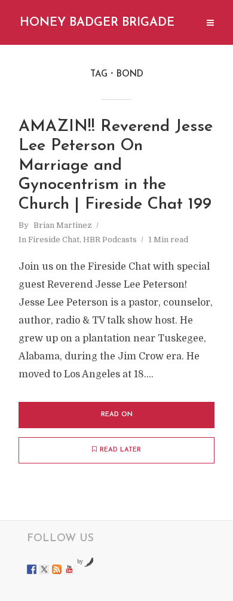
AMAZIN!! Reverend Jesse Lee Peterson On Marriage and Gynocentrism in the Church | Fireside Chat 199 (116, 166)
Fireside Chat (53, 239)
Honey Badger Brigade (97, 23)
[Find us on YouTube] (69, 569)
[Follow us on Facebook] (31, 569)
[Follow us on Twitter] (44, 569)
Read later (120, 450)
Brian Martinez (62, 225)
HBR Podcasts (110, 239)
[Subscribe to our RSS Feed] (57, 569)
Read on (117, 414)
